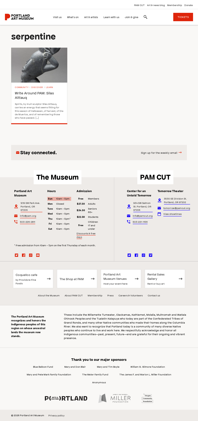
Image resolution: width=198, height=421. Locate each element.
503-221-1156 (140, 221)
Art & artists (91, 17)
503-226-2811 (27, 221)
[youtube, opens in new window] (37, 255)
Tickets (183, 17)
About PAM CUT (74, 295)
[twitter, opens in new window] (16, 255)
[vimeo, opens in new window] (150, 255)
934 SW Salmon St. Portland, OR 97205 (142, 206)
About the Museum (49, 295)
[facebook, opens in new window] (23, 255)
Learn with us (111, 17)
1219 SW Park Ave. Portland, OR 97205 (30, 206)
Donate (188, 5)
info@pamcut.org (143, 215)
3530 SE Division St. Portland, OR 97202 (175, 200)
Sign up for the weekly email (159, 152)
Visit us (57, 17)
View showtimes (172, 213)
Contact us (154, 295)
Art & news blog (156, 5)
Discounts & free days (86, 235)
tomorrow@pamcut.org (176, 207)
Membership (174, 5)
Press (110, 295)
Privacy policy (56, 415)
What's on (73, 17)
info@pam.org (28, 215)
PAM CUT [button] (155, 177)
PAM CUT (139, 5)
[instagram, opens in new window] (30, 255)
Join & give (131, 17)
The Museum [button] (58, 177)
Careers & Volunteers (130, 295)
